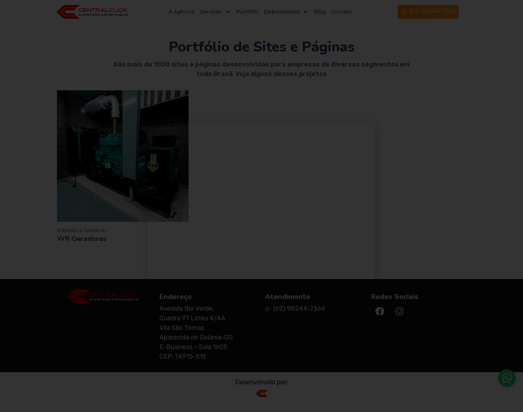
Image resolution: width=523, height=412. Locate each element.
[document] (261, 206)
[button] (365, 131)
